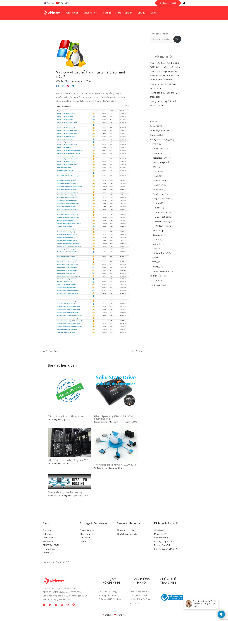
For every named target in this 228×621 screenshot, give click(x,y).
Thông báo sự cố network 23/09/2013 (115, 464)
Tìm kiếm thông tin (159, 33)
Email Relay (158, 189)
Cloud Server (158, 148)
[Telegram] (73, 604)
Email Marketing (160, 180)
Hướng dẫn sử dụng (159, 139)
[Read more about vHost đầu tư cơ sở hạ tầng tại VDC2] (69, 442)
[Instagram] (62, 604)
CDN (154, 144)
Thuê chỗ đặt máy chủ (127, 534)
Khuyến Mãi (52, 495)
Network (156, 244)
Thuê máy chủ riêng (126, 530)
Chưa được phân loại (159, 130)
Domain (156, 171)
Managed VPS (160, 534)
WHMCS (156, 266)
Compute (47, 530)
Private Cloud (49, 549)
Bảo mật (154, 126)
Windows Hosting (163, 225)
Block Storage (86, 534)
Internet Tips (158, 230)
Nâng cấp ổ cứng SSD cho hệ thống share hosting (113, 417)
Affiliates (154, 121)
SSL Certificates (159, 253)
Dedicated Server (160, 157)
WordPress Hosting (161, 271)
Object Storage (87, 530)
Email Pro (157, 185)
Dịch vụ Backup (161, 537)
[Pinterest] (68, 85)
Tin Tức (60, 81)
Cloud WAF (159, 530)
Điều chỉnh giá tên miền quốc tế (65, 416)
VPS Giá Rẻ (48, 541)
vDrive (155, 257)
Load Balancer (49, 537)
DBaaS (83, 541)
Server (155, 248)
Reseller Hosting (162, 221)
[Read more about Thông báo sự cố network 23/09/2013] (116, 444)
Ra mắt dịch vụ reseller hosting (65, 492)
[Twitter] (62, 85)
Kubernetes (157, 235)
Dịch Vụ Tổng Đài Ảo (163, 541)
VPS (154, 262)
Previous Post (50, 351)
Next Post (136, 351)
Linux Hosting (161, 216)
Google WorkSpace (161, 198)
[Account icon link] (184, 3)
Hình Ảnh (154, 135)
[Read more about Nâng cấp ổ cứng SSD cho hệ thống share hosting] (116, 391)
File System (85, 537)
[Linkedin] (73, 85)
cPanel (158, 207)
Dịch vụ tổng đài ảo (161, 162)
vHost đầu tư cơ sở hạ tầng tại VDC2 (68, 460)
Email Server (158, 194)
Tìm (177, 39)
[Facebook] (57, 85)
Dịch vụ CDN (48, 552)
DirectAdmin (161, 212)
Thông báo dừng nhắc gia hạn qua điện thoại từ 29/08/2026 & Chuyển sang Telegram (165, 75)
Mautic (155, 239)
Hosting (156, 203)
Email (155, 176)
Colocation (157, 153)
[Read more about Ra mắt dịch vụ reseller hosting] (69, 481)
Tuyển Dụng (156, 284)
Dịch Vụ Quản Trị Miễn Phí (166, 549)
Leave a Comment (101, 422)
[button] (168, 3)
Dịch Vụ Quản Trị (162, 545)
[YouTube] (67, 604)
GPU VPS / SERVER (51, 545)
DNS (154, 166)
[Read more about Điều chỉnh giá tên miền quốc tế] (69, 391)
